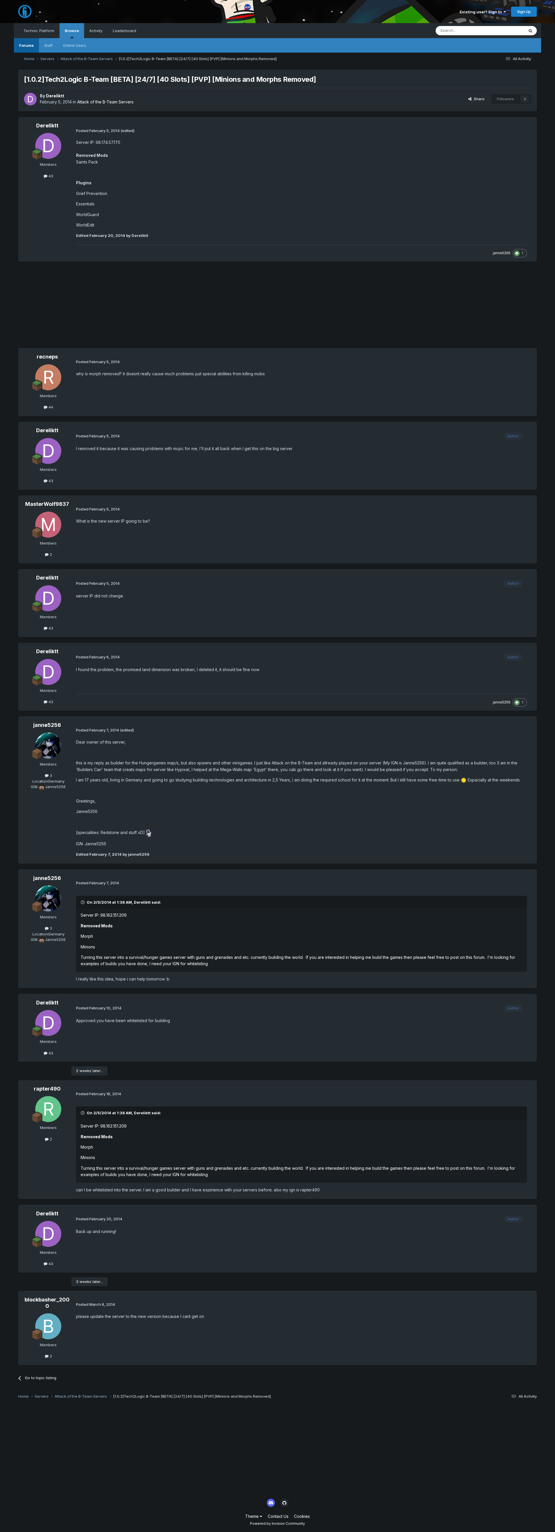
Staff (48, 45)
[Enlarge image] (464, 779)
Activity (95, 30)
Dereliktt (55, 95)
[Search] (530, 30)
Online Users (74, 45)
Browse (72, 30)
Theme (252, 1516)
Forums (26, 45)
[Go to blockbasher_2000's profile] (48, 1326)
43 (50, 176)
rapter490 (47, 1089)
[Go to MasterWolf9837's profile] (48, 525)
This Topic (507, 30)
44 (50, 407)
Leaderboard (124, 30)
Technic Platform (38, 30)
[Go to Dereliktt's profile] (30, 99)
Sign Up (524, 11)
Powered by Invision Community (277, 1523)
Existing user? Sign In (482, 12)
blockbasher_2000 (47, 1303)
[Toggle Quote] (83, 902)
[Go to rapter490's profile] (48, 1109)
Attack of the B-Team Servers (105, 101)
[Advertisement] (123, 307)
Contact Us (278, 1516)
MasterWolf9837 (47, 504)
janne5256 (501, 253)
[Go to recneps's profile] (48, 377)
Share (477, 98)
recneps (47, 357)
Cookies (302, 1516)
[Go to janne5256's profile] (48, 746)
